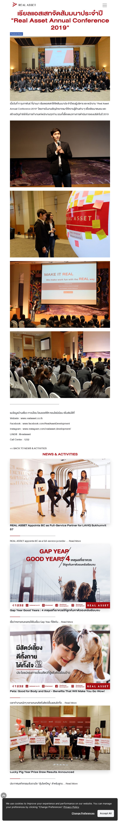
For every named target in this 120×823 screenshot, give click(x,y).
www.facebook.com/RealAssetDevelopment (46, 423)
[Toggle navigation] (103, 5)
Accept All (106, 813)
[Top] (4, 795)
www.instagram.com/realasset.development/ (47, 429)
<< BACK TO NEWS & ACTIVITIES (28, 448)
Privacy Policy (71, 807)
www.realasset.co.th (32, 418)
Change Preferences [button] (83, 813)
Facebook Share (16, 34)
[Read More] (60, 491)
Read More (75, 541)
